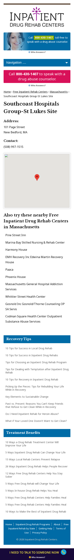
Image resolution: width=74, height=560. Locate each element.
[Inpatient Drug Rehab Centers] (37, 17)
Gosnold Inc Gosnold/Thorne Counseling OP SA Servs (35, 306)
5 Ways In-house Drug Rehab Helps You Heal (31, 490)
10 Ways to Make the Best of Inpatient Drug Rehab (35, 511)
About (57, 524)
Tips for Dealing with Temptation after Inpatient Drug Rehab (37, 371)
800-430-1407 (27, 74)
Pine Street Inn (15, 235)
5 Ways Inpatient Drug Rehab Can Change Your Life (35, 452)
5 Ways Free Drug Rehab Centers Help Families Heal (35, 497)
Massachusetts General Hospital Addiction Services (34, 286)
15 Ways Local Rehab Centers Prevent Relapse (32, 459)
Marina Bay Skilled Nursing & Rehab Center (35, 242)
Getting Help (45, 528)
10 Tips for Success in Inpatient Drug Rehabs (31, 355)
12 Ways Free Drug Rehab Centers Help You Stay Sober (34, 475)
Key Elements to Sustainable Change (26, 396)
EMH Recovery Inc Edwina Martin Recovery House (34, 259)
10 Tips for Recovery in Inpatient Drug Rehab (31, 379)
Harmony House (16, 250)
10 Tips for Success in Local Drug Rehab (28, 348)
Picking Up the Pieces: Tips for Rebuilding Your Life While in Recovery (34, 388)
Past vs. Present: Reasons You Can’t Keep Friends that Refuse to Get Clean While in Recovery (34, 405)
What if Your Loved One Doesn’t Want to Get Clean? (36, 421)
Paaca (9, 269)
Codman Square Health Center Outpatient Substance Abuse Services (33, 318)
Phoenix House (15, 277)
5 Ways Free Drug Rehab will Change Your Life (32, 483)
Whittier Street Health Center (25, 297)
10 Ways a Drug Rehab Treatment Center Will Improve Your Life (32, 443)
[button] (37, 177)
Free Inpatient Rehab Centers (30, 91)
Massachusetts (59, 91)
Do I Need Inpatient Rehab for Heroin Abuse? (32, 414)
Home (7, 91)
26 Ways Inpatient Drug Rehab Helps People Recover (36, 466)
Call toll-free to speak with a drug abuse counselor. (47, 39)
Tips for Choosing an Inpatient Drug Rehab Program (36, 362)
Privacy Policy (39, 532)
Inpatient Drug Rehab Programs (33, 524)
